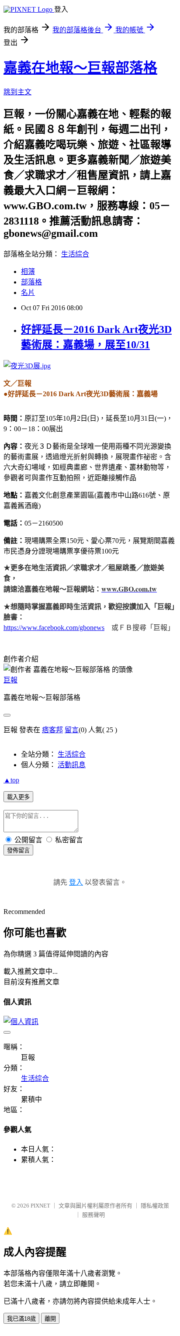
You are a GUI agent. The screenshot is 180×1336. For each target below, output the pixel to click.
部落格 (31, 282)
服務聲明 (93, 1214)
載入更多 (18, 797)
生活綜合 (75, 254)
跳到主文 (17, 92)
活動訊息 (72, 764)
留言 (72, 730)
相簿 (28, 271)
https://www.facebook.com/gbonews (53, 627)
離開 (50, 1318)
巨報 (10, 680)
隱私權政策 (155, 1205)
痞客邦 (52, 730)
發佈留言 (18, 850)
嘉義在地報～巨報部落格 (80, 68)
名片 (28, 292)
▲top (11, 780)
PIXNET (40, 1205)
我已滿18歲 (21, 1318)
